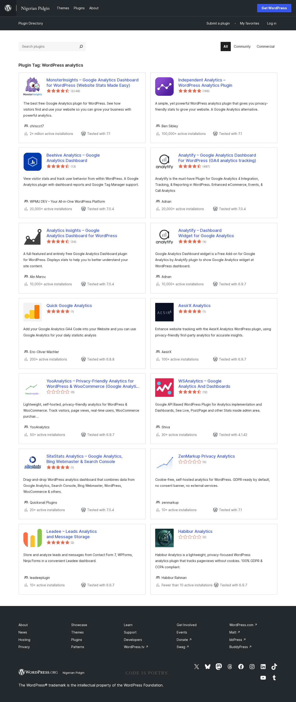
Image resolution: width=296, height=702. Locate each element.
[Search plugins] (81, 46)
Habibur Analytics (195, 531)
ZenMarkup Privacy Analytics (206, 456)
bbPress (237, 640)
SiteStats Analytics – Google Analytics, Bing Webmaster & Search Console (84, 459)
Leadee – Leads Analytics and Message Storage (71, 534)
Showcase (79, 625)
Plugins (76, 640)
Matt (234, 632)
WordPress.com (243, 625)
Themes (77, 632)
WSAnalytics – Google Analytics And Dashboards (204, 384)
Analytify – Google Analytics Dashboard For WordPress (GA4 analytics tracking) (217, 158)
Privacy (24, 647)
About (23, 625)
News (22, 632)
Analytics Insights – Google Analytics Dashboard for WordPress (81, 233)
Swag (183, 647)
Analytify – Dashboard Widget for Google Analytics (206, 233)
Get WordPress (274, 8)
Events (182, 632)
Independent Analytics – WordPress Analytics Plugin (205, 83)
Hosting (24, 640)
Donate (184, 640)
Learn (128, 625)
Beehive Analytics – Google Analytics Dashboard (73, 158)
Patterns (77, 647)
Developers (133, 640)
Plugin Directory (30, 23)
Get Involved (187, 625)
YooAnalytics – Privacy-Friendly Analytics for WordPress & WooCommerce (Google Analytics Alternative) (93, 384)
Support (130, 632)
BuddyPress (240, 647)
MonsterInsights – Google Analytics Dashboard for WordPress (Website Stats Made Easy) (92, 83)
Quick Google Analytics (69, 305)
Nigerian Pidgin (73, 672)
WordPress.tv (136, 647)
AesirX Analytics (194, 305)
